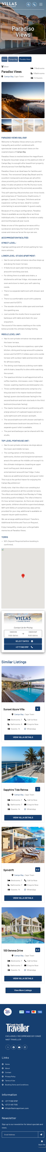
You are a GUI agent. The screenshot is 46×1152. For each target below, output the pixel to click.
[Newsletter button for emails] (41, 1134)
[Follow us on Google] (19, 1047)
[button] (23, 576)
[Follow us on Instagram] (24, 1047)
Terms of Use (10, 1081)
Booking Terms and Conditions (16, 1085)
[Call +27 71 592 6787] (34, 4)
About (7, 1068)
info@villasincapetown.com (17, 1108)
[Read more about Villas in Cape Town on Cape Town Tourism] (8, 1011)
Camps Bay (13, 59)
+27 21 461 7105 (11, 1104)
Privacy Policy (10, 1076)
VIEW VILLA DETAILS (23, 737)
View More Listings (23, 990)
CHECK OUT (33, 632)
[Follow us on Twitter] (8, 1047)
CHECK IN (13, 632)
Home (4, 59)
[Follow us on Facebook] (13, 1047)
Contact (8, 1072)
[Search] (29, 4)
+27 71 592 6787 (22, 647)
